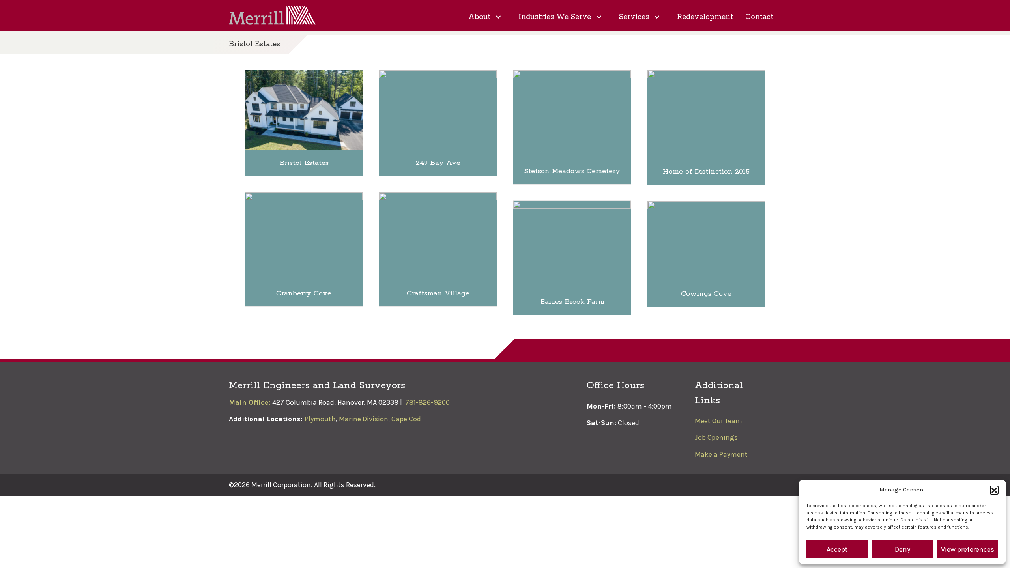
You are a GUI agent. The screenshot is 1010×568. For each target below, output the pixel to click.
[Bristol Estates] (304, 109)
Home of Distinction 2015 (706, 171)
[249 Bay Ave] (438, 109)
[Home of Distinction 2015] (706, 113)
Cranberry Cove (303, 293)
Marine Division (363, 419)
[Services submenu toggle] (657, 17)
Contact (759, 17)
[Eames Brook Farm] (572, 244)
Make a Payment (721, 454)
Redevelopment (705, 17)
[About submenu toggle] (498, 17)
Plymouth (320, 419)
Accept (837, 549)
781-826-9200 (427, 402)
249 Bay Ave (438, 163)
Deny (902, 549)
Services (634, 17)
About (479, 17)
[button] (994, 490)
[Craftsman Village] (438, 235)
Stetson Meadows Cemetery (572, 171)
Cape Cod (406, 419)
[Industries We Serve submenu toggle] (599, 17)
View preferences (967, 549)
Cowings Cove (706, 294)
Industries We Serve (554, 17)
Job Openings (716, 437)
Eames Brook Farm (572, 301)
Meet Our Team (718, 421)
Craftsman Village (438, 293)
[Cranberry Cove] (304, 235)
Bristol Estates (304, 163)
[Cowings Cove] (706, 240)
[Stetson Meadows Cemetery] (572, 113)
